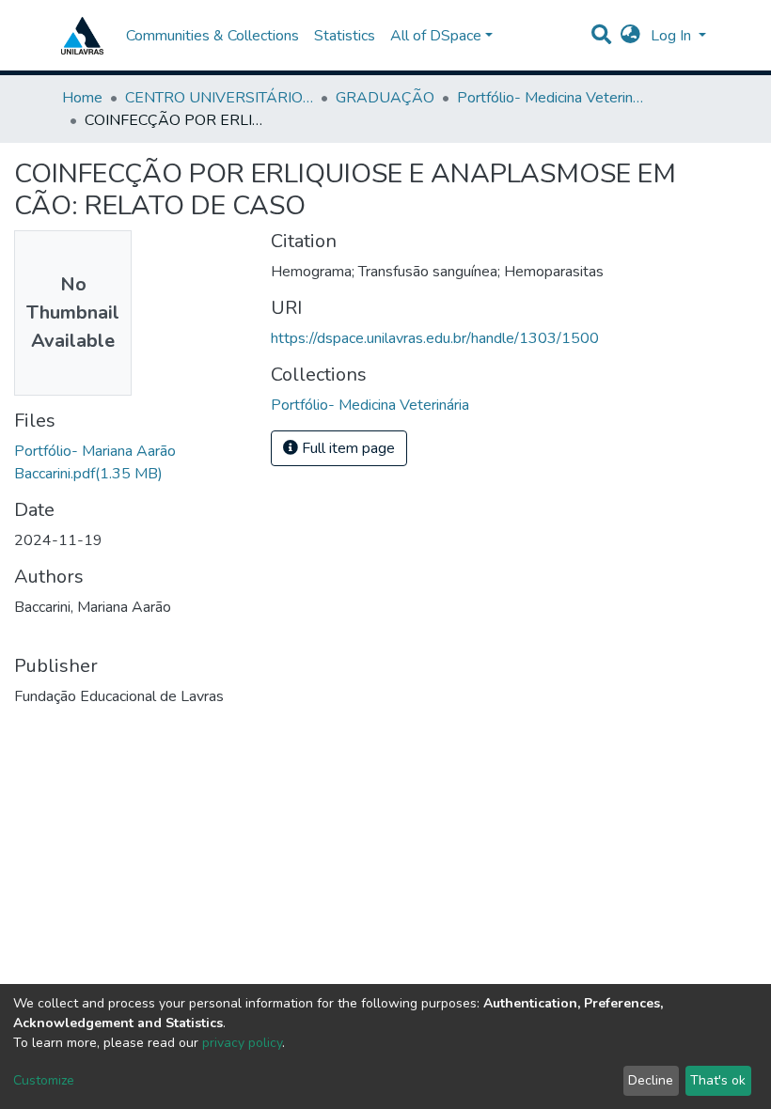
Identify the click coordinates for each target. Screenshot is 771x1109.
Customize (43, 1080)
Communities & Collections (212, 35)
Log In (673, 35)
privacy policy (242, 1043)
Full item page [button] (346, 448)
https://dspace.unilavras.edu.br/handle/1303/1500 (435, 338)
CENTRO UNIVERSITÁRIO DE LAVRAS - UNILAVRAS (219, 97)
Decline (650, 1080)
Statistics (344, 35)
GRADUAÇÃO (385, 97)
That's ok (718, 1080)
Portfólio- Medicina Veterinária (551, 97)
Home (82, 97)
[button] (630, 35)
